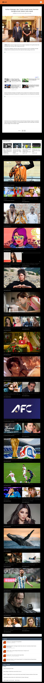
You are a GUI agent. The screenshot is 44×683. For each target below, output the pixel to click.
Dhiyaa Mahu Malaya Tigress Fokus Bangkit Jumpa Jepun (27, 150)
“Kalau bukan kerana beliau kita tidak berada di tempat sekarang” (16, 677)
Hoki (12, 651)
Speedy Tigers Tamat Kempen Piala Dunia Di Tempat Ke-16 (17, 650)
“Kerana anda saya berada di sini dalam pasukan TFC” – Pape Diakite (17, 151)
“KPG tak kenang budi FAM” (8, 668)
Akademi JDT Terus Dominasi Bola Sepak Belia (36, 150)
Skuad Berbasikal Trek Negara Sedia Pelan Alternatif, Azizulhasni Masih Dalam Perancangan (21, 646)
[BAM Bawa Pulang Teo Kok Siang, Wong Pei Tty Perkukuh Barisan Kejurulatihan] (4, 660)
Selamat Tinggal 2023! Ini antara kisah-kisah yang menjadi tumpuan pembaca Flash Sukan (20, 674)
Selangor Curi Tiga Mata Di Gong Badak (13, 641)
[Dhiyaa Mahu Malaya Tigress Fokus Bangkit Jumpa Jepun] (27, 145)
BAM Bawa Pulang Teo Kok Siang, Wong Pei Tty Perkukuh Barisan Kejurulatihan (21, 659)
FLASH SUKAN (19, 13)
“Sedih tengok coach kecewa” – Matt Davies (11, 680)
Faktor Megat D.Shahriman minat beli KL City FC (12, 671)
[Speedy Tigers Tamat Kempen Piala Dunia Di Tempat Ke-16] (4, 651)
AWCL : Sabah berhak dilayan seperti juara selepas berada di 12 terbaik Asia (7, 151)
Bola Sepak (29, 13)
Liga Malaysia (13, 642)
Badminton (12, 660)
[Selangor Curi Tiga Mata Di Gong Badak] (4, 642)
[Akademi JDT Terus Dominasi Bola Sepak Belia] (36, 145)
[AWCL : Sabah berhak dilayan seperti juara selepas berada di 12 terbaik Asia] (7, 145)
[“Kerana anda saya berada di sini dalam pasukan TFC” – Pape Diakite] (17, 145)
